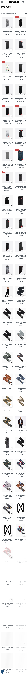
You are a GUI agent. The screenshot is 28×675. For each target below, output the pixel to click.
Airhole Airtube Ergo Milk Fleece (7, 121)
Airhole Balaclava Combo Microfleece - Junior (7, 210)
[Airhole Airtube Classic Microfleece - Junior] (21, 45)
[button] (23, 2)
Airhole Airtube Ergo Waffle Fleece (20, 165)
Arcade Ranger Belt (20, 561)
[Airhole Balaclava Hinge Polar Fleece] (21, 247)
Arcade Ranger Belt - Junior (7, 582)
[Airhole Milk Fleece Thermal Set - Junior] (7, 292)
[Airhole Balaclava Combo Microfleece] (21, 177)
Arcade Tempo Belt (7, 647)
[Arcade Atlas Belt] (7, 313)
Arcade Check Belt (21, 410)
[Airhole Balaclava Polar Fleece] (7, 270)
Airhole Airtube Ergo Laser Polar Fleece (7, 99)
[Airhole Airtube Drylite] (7, 68)
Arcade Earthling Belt (21, 430)
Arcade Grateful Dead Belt (20, 474)
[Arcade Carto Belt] (7, 401)
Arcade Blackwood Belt (7, 367)
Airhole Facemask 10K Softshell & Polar (21, 279)
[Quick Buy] (11, 28)
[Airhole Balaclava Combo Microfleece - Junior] (7, 200)
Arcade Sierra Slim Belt (20, 626)
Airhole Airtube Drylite (7, 77)
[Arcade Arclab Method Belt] (21, 292)
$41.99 (7, 324)
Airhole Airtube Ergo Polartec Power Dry (7, 165)
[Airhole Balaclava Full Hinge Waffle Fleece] (7, 223)
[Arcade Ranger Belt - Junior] (7, 573)
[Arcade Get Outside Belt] (7, 464)
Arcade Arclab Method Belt (21, 301)
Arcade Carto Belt (7, 410)
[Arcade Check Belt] (21, 401)
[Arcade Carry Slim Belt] (21, 379)
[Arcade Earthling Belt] (21, 422)
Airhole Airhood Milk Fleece (20, 32)
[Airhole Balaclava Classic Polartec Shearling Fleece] (7, 177)
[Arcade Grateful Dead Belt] (21, 464)
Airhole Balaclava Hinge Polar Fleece (20, 256)
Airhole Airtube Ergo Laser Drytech (20, 77)
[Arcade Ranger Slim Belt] (21, 573)
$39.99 (7, 101)
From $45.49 (7, 190)
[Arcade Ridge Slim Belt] (21, 595)
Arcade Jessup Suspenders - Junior (7, 540)
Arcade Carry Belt (7, 388)
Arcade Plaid (7, 561)
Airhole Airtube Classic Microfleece (7, 54)
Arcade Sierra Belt (7, 625)
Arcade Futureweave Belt (20, 452)
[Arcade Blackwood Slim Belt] (21, 357)
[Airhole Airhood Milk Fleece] (21, 23)
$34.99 (7, 56)
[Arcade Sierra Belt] (7, 617)
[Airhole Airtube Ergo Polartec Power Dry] (7, 155)
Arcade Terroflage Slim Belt (7, 670)
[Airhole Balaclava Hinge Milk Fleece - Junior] (7, 247)
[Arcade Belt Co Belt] (21, 335)
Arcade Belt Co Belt (20, 344)
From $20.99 (7, 79)
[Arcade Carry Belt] (7, 379)
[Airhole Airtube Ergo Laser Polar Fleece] (7, 90)
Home (2, 13)
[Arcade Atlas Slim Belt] (7, 335)
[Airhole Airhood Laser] (7, 23)
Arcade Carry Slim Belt (21, 389)
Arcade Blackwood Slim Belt (20, 367)
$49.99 (21, 258)
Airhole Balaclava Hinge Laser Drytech (20, 233)
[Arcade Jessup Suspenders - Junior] (7, 530)
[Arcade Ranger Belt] (21, 552)
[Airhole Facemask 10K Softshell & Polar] (21, 270)
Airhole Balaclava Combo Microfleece (20, 187)
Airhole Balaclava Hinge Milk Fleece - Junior (7, 256)
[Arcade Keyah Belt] (21, 530)
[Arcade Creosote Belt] (7, 422)
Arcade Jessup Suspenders (21, 518)
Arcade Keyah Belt (20, 539)
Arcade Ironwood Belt (20, 496)
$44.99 (21, 189)
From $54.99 (20, 101)
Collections (7, 13)
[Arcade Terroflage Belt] (21, 639)
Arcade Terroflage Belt (21, 648)
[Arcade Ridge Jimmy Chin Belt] (7, 595)
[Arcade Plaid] (7, 552)
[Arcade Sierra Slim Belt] (21, 617)
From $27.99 (7, 123)
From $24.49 (20, 123)
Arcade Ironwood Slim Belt (7, 518)
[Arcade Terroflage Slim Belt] (7, 660)
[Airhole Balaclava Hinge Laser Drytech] (21, 223)
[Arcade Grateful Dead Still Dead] (7, 486)
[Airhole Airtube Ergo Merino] (21, 90)
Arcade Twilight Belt (20, 669)
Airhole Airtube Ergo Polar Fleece (7, 143)
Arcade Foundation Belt (7, 452)
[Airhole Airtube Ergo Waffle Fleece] (21, 155)
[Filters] (26, 14)
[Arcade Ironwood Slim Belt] (7, 508)
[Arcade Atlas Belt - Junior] (21, 313)
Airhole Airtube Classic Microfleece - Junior (20, 55)
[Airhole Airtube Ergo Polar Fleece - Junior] (21, 133)
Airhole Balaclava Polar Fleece (7, 279)
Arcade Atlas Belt (7, 322)
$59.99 (21, 520)
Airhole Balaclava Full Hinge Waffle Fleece (7, 233)
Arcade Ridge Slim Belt (21, 604)
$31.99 (21, 325)
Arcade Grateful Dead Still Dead (7, 496)
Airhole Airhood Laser (7, 32)
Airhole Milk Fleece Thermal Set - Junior (7, 301)
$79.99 (7, 303)
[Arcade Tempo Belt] (7, 639)
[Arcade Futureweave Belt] (21, 443)
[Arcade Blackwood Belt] (7, 357)
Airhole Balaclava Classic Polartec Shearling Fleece (7, 187)
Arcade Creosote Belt (7, 430)
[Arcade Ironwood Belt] (21, 486)
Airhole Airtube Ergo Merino (20, 99)
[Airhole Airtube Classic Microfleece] (7, 45)
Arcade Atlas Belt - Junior (20, 323)
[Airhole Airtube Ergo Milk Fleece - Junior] (21, 111)
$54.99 (7, 34)
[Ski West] (14, 2)
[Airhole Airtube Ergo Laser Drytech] (21, 68)
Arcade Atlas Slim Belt (7, 345)
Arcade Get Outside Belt (7, 474)
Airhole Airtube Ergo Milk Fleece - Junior (20, 121)
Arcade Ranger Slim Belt (20, 582)
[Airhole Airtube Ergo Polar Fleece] (7, 133)
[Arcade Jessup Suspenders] (21, 508)
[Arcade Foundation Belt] (7, 443)
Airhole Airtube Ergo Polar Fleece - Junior (20, 143)
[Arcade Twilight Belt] (21, 660)
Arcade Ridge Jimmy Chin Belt (7, 604)
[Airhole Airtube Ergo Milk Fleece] (7, 111)
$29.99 (7, 584)
